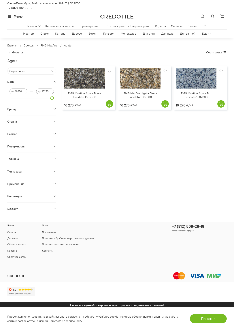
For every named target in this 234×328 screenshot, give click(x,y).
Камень (60, 33)
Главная (12, 45)
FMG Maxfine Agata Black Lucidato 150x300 (84, 95)
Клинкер (192, 26)
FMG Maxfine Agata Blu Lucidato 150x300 (196, 95)
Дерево (77, 33)
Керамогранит (88, 26)
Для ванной (187, 33)
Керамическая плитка (59, 26)
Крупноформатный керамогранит (128, 26)
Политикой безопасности (65, 321)
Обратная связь (16, 256)
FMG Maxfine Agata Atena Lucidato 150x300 (140, 95)
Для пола (167, 33)
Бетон (92, 33)
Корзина (12, 250)
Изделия (161, 26)
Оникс (44, 33)
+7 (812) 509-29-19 (19, 8)
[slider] (52, 98)
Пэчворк (108, 33)
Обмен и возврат (17, 244)
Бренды (32, 26)
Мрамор (28, 33)
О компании (49, 232)
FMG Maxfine (49, 45)
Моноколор (128, 33)
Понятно (208, 318)
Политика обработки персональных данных (68, 238)
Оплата (11, 232)
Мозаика (176, 26)
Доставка (12, 238)
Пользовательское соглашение (60, 244)
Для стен (149, 33)
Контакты (47, 250)
